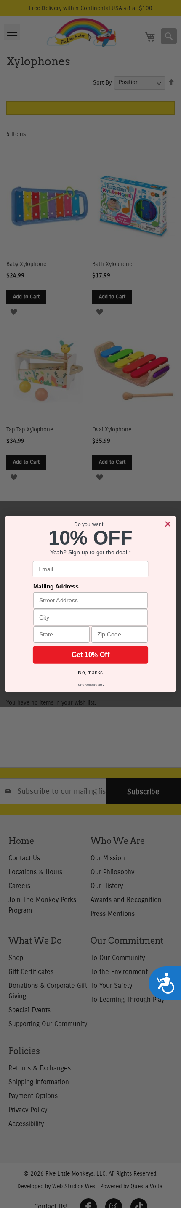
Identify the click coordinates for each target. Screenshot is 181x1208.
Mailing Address (55, 586)
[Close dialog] (167, 524)
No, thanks (90, 672)
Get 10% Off (90, 654)
